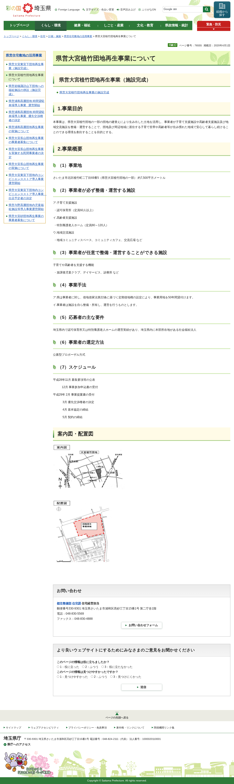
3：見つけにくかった (127, 676)
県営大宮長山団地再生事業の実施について (26, 166)
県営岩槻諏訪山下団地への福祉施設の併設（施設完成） (26, 90)
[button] (213, 29)
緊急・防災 (213, 24)
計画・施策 (54, 36)
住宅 (42, 36)
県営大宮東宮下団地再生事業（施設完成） (26, 66)
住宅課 (76, 603)
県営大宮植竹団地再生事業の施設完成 (84, 92)
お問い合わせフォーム (143, 625)
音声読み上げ (128, 9)
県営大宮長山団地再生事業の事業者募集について (26, 140)
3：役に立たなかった (119, 666)
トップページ (11, 36)
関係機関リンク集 (164, 727)
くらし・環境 (29, 36)
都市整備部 (64, 603)
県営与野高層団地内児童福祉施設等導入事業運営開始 (26, 207)
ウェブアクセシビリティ (45, 727)
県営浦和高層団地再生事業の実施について (26, 129)
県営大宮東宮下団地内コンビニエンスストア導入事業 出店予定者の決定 (27, 194)
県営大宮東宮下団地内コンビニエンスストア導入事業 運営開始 (26, 179)
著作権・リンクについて (130, 727)
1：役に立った (69, 666)
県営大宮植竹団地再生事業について (26, 77)
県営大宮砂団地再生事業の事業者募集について (26, 218)
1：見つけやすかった (74, 676)
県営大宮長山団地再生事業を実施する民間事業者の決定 (26, 153)
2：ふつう (92, 666)
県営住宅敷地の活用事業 (78, 36)
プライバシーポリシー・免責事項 (87, 727)
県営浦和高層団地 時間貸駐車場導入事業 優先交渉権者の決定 (26, 116)
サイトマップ (13, 727)
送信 (143, 687)
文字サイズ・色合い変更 (100, 9)
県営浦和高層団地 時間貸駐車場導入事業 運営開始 (26, 103)
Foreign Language (69, 9)
